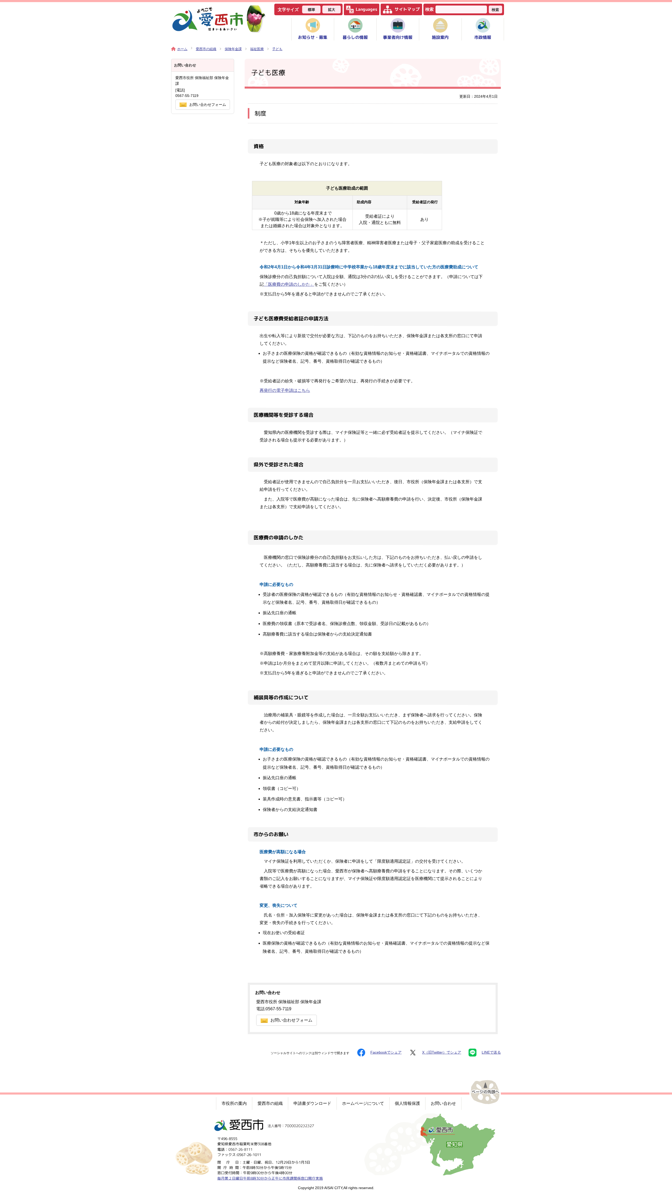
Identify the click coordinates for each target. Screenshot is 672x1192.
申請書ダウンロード (312, 1103)
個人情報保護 (407, 1103)
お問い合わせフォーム (291, 1020)
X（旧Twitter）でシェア (441, 1052)
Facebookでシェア (386, 1052)
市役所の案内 (234, 1103)
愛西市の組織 (206, 49)
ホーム (182, 49)
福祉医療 (257, 49)
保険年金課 (233, 49)
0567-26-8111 (240, 1149)
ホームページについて (363, 1103)
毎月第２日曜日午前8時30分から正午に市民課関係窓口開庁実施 (270, 1178)
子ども (277, 49)
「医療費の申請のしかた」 (289, 284)
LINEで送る (491, 1052)
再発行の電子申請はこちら (285, 390)
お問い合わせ (443, 1103)
